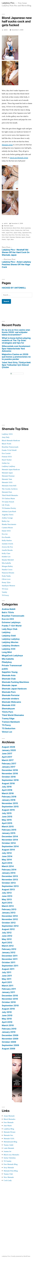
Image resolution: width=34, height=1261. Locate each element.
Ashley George (7, 518)
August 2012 (8, 929)
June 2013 (7, 896)
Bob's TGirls (8, 612)
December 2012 (10, 916)
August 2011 (8, 969)
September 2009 (10, 1045)
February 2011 (9, 989)
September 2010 (10, 1005)
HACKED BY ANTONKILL (14, 288)
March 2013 (8, 906)
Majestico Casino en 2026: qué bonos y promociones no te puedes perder (16, 356)
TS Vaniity (7, 1161)
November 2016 (10, 773)
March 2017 (8, 760)
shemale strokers (10, 698)
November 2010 (10, 999)
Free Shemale (9, 1122)
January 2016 (8, 800)
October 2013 (9, 883)
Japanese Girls (26, 232)
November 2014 (10, 839)
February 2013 (9, 909)
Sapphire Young (9, 672)
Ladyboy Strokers (10, 645)
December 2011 (9, 956)
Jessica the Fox (7, 547)
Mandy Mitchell (8, 560)
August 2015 (8, 810)
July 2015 (7, 813)
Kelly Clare (6, 553)
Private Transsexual (12, 665)
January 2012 (8, 952)
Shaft (7, 237)
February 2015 (9, 830)
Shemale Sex (8, 1135)
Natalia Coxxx (7, 569)
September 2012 (10, 926)
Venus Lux (7, 732)
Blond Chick (16, 228)
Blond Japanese (26, 228)
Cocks (12, 230)
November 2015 (10, 803)
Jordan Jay (6, 463)
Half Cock (26, 230)
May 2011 (6, 979)
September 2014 (10, 846)
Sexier (23, 235)
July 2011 (6, 972)
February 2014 (9, 869)
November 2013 (10, 879)
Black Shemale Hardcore (11, 440)
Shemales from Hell (9, 486)
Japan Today (17, 232)
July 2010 (7, 1012)
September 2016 (10, 780)
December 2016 (10, 770)
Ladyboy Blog (9, 1129)
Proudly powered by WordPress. (20, 1256)
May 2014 (7, 859)
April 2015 (7, 823)
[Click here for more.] (17, 1102)
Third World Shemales (10, 495)
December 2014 (10, 836)
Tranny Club (8, 1174)
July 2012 (7, 932)
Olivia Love (6, 579)
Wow (12, 239)
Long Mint (7, 652)
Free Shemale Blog (10, 1164)
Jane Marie (8, 1125)
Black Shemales (9, 1119)
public (5, 669)
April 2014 (7, 863)
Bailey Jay (5, 521)
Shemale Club (9, 679)
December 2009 (10, 1035)
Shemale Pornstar (8, 476)
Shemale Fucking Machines (15, 682)
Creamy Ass (18, 230)
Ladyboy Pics (8, 3)
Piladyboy (7, 662)
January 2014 (8, 873)
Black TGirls (6, 444)
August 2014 (8, 849)
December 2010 (10, 995)
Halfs (3, 232)
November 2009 (10, 1038)
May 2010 (7, 1018)
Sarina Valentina (10, 1158)
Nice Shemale (9, 1177)
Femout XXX (7, 457)
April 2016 (7, 790)
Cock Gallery (6, 230)
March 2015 (8, 826)
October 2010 (9, 1002)
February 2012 (9, 949)
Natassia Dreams (8, 573)
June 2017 (7, 753)
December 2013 (10, 876)
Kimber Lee (6, 556)
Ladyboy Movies (10, 642)
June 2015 (7, 816)
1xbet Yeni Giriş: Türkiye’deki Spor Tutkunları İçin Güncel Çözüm (16, 364)
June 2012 (7, 936)
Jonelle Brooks (7, 550)
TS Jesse (5, 589)
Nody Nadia (6, 576)
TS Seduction (8, 728)
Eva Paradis (6, 537)
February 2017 (9, 763)
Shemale (12, 237)
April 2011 (7, 982)
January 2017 (8, 767)
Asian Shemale (9, 1116)
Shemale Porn (7, 492)
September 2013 (10, 886)
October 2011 (8, 962)
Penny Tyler (6, 582)
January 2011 (8, 992)
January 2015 (8, 833)
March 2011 (7, 985)
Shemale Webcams (11, 702)
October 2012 (9, 922)
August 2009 (8, 1048)
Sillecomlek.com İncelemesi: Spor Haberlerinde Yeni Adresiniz (16, 348)
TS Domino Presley (9, 508)
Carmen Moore (7, 527)
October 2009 (9, 1042)
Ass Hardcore (8, 228)
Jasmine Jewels (7, 544)
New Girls (5, 235)
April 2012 (7, 942)
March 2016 (8, 793)
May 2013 (7, 899)
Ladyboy (6, 632)
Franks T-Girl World (9, 450)
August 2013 (8, 889)
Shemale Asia (8, 675)
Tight (8, 239)
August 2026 (8, 747)
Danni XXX (6, 531)
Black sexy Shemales (11, 1155)
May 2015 (7, 820)
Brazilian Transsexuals (10, 447)
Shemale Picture (9, 1132)
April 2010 (7, 1022)
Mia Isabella (6, 563)
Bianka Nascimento (9, 524)
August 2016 (8, 783)
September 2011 (10, 965)
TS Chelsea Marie (8, 498)
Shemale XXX (7, 482)
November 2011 (9, 959)
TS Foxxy (5, 595)
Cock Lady (8, 1180)
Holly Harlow (7, 540)
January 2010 (8, 1032)
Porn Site (18, 235)
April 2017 (7, 757)
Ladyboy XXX (7, 434)
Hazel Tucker (7, 460)
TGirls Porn (7, 712)
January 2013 (8, 912)
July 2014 (7, 853)
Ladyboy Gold (9, 635)
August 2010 (8, 1009)
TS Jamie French (8, 502)
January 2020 (9, 750)
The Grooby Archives (10, 489)
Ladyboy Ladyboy (8, 466)
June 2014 (7, 856)
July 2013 (7, 893)
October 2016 (9, 777)
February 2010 (9, 1029)
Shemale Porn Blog (11, 1171)
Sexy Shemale (9, 1167)
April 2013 (7, 902)
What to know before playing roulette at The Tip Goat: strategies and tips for (16, 340)
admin (6, 30)
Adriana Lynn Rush (9, 511)
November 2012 (10, 919)
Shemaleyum (8, 708)
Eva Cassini (6, 453)
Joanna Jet (7, 1151)
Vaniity (4, 592)
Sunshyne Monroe (8, 585)
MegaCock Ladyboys (12, 655)
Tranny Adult (8, 1145)
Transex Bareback (11, 722)
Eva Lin (5, 534)
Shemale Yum (7, 479)
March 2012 (8, 946)
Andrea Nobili (8, 609)
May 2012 (7, 939)
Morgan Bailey (7, 566)
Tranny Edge (8, 718)
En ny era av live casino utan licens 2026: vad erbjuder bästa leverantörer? (16, 332)
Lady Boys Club (9, 629)
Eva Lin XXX (8, 619)
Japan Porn (9, 232)
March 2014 (8, 866)
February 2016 (9, 796)
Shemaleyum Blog (10, 1142)
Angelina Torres (7, 515)
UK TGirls (6, 505)
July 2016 (7, 786)
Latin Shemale (9, 1148)
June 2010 (7, 1015)
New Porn (12, 235)
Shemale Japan (8, 225)
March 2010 (8, 1025)
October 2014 (9, 843)
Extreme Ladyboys (11, 622)
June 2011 (7, 975)
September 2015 (10, 806)
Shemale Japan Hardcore (11, 469)
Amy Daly (5, 437)
